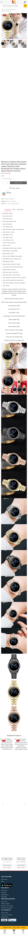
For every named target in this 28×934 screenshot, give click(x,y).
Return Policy (4, 917)
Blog (2, 881)
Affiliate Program (5, 903)
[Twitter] (5, 203)
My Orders (3, 892)
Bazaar (8, 193)
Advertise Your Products (7, 906)
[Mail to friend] (12, 203)
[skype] (17, 203)
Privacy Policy (4, 912)
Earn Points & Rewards (7, 908)
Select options (6, 865)
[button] (3, 27)
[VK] (9, 203)
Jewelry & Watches (11, 9)
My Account (4, 890)
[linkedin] (14, 203)
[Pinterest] (11, 203)
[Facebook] (7, 203)
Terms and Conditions (6, 915)
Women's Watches (6, 11)
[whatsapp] (16, 203)
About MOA (4, 879)
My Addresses (4, 894)
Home (3, 9)
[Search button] (25, 5)
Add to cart (19, 182)
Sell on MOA (4, 901)
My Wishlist (4, 896)
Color (2, 175)
